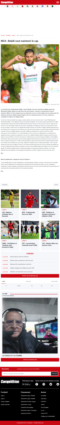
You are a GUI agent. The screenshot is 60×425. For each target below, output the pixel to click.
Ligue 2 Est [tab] (28, 281)
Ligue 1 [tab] (3, 281)
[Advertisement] (30, 20)
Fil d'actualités (44, 407)
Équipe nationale (5, 404)
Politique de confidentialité (48, 416)
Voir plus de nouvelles (30, 275)
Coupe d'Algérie (5, 401)
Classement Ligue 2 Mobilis (28, 398)
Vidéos (43, 404)
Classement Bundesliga (27, 407)
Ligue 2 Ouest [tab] (54, 281)
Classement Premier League (28, 401)
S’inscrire (54, 373)
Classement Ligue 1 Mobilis (28, 395)
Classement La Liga (26, 404)
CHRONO (43, 401)
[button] (2, 6)
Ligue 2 (3, 398)
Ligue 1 (3, 395)
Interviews (43, 398)
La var (42, 410)
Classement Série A (26, 413)
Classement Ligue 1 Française (28, 410)
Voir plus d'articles (30, 359)
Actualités (43, 395)
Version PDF (44, 413)
